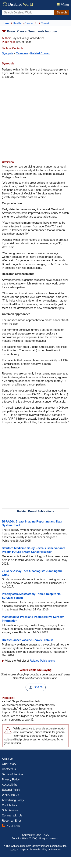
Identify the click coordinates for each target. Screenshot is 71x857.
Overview (22, 53)
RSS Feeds (12, 826)
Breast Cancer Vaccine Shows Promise (27, 640)
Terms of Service (12, 774)
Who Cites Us (10, 794)
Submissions (10, 810)
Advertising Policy (13, 800)
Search (62, 12)
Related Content (40, 53)
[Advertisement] (35, 119)
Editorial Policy (11, 789)
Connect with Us (12, 815)
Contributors (9, 805)
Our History (9, 763)
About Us (7, 758)
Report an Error (11, 820)
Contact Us (9, 769)
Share (38, 687)
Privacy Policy (11, 779)
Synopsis (7, 53)
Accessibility (9, 784)
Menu (63, 5)
